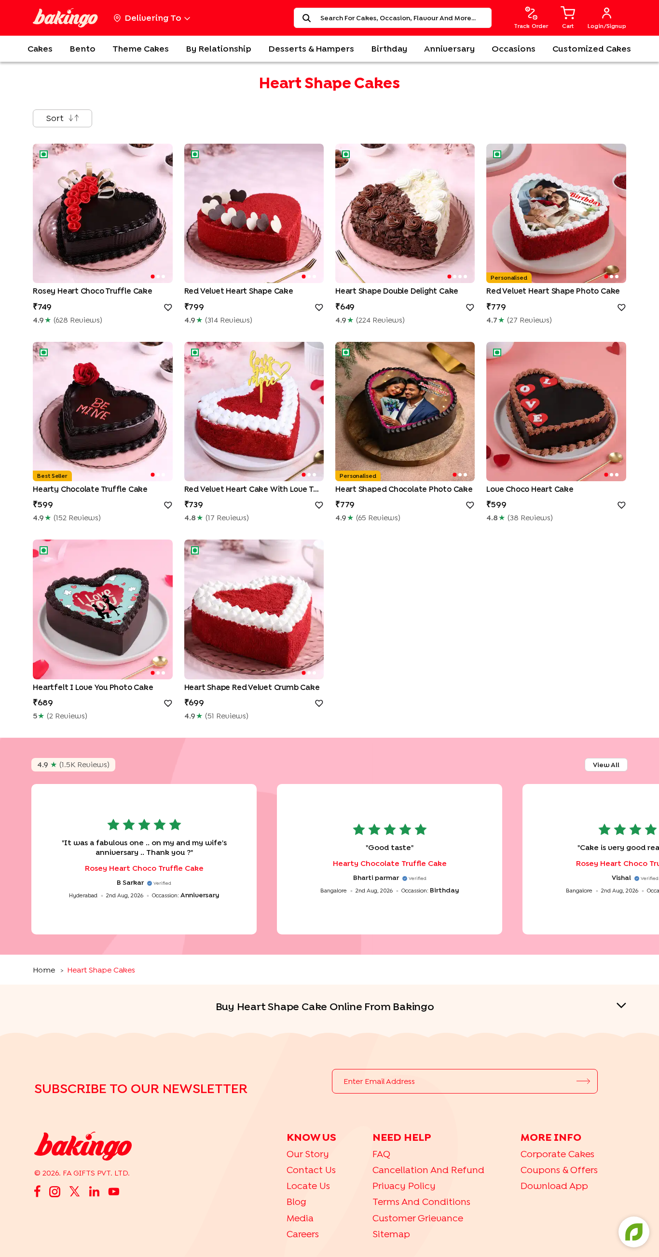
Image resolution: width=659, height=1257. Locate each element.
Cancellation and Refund (428, 1169)
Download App (554, 1185)
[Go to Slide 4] (465, 276)
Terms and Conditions (421, 1201)
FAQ (381, 1154)
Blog (296, 1201)
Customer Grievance (417, 1218)
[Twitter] (74, 1191)
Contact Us (311, 1169)
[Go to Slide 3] (163, 276)
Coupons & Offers (559, 1169)
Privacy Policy (404, 1185)
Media (300, 1218)
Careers (303, 1234)
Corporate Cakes (557, 1154)
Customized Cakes (591, 48)
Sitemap (391, 1234)
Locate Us (308, 1185)
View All (606, 764)
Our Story (308, 1154)
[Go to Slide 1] (152, 277)
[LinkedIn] (94, 1191)
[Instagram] (54, 1191)
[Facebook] (37, 1191)
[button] (102, 213)
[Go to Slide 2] (158, 276)
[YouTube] (114, 1191)
